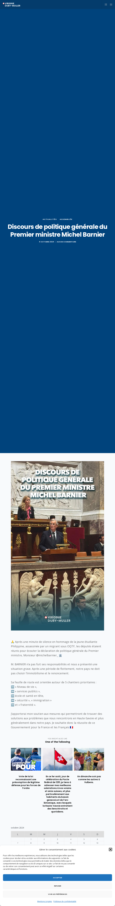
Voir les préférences (57, 894)
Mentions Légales (44, 901)
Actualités (50, 219)
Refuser (57, 886)
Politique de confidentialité (64, 901)
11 (71, 843)
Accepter (57, 877)
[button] (110, 849)
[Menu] (110, 4)
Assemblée (66, 219)
